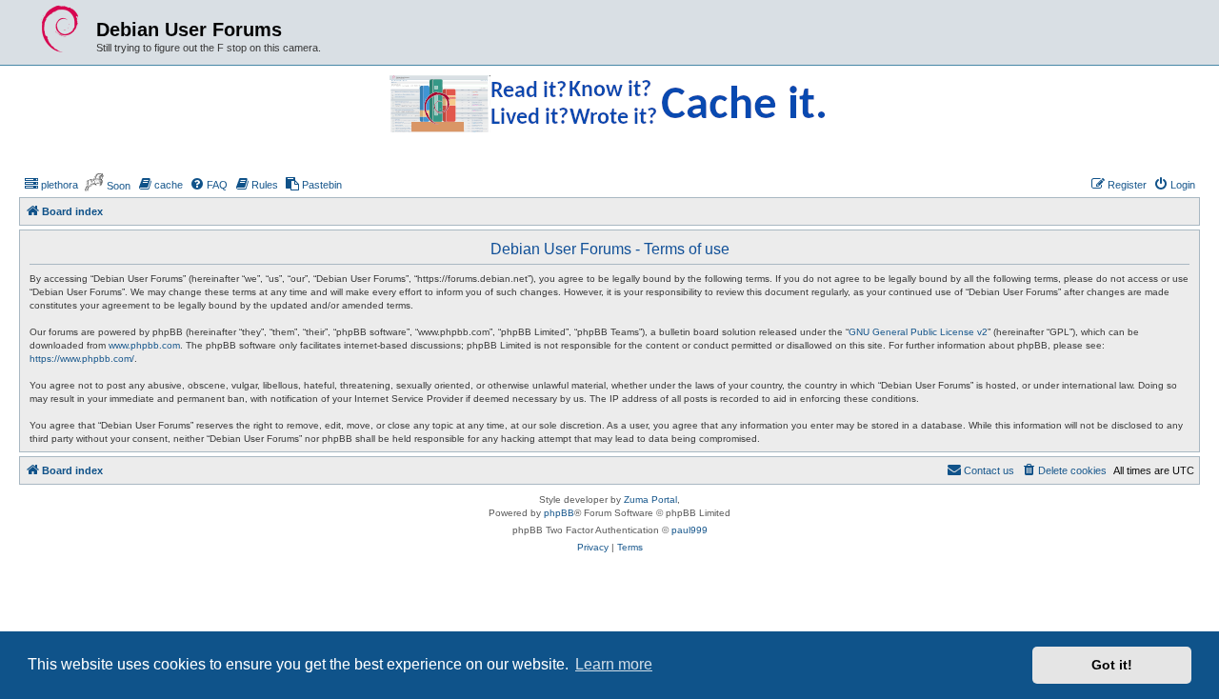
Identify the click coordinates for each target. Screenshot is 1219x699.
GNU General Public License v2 (918, 332)
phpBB (559, 513)
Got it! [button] (1111, 664)
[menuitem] (51, 184)
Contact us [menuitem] (989, 470)
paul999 (689, 530)
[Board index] (60, 29)
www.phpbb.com (144, 345)
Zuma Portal (650, 499)
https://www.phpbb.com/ (82, 358)
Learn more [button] (613, 664)
